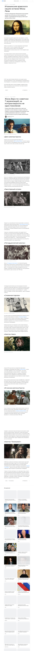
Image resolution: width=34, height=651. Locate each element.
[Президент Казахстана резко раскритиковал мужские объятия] (10, 496)
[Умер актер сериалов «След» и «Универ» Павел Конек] (23, 562)
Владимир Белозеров (10, 116)
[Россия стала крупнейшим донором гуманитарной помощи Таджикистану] (23, 589)
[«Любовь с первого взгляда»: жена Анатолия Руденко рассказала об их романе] (23, 549)
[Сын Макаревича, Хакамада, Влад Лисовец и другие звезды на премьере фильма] (10, 562)
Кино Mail (8, 35)
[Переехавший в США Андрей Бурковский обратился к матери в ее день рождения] (10, 510)
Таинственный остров (24, 224)
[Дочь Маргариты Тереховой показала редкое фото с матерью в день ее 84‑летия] (10, 523)
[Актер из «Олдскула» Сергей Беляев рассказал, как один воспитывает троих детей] (10, 589)
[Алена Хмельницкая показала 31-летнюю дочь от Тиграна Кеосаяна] (23, 523)
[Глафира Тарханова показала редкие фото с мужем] (10, 602)
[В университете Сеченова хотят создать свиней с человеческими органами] (10, 615)
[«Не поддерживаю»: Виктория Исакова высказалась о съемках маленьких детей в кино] (10, 536)
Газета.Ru (14, 4)
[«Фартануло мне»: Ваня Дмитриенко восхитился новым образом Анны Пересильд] (23, 602)
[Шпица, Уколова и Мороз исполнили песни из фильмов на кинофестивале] (23, 615)
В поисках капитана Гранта (21, 410)
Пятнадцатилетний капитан (12, 263)
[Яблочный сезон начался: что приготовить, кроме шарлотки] (10, 641)
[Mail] (2, 1)
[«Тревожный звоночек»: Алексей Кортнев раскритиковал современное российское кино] (23, 510)
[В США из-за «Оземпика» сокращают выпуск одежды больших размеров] (23, 496)
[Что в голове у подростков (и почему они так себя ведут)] (10, 575)
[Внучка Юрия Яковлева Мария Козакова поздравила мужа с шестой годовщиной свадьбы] (10, 628)
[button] (17, 126)
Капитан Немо (22, 369)
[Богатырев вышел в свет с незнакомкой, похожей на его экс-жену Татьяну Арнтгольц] (10, 549)
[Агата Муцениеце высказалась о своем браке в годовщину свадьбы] (23, 628)
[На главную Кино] (4, 1)
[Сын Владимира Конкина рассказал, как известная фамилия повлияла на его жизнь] (23, 536)
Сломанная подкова (22, 316)
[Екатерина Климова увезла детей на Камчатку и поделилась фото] (23, 575)
